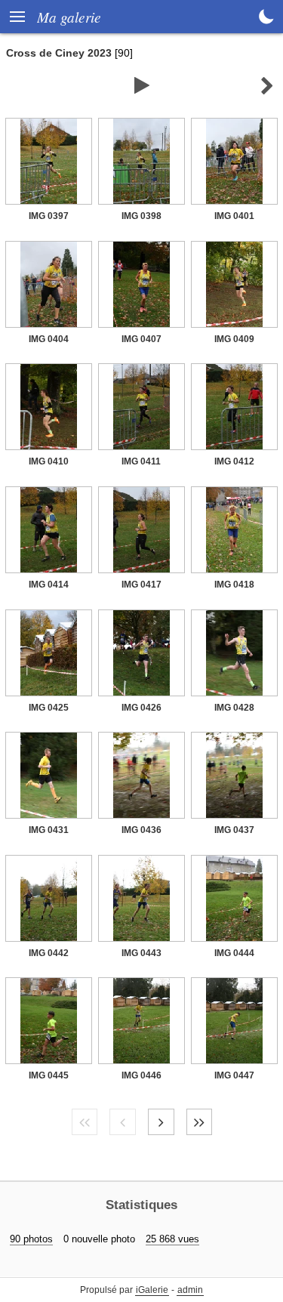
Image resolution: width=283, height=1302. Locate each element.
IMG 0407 (141, 339)
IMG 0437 (234, 830)
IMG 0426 (141, 707)
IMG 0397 (49, 216)
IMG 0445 (49, 1075)
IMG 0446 (141, 1075)
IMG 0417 (141, 584)
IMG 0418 (234, 584)
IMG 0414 (49, 584)
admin (190, 1289)
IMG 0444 (234, 953)
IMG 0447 (234, 1075)
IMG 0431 (49, 830)
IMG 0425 (49, 707)
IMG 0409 (234, 339)
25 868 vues (172, 1239)
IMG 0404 (49, 339)
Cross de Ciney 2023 (59, 53)
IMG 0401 (234, 216)
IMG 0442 (49, 953)
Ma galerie (69, 16)
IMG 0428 (234, 707)
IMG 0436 (141, 830)
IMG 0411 (141, 461)
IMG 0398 (141, 216)
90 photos (31, 1239)
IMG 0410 (49, 461)
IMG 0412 (234, 461)
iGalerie (152, 1289)
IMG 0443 (141, 953)
